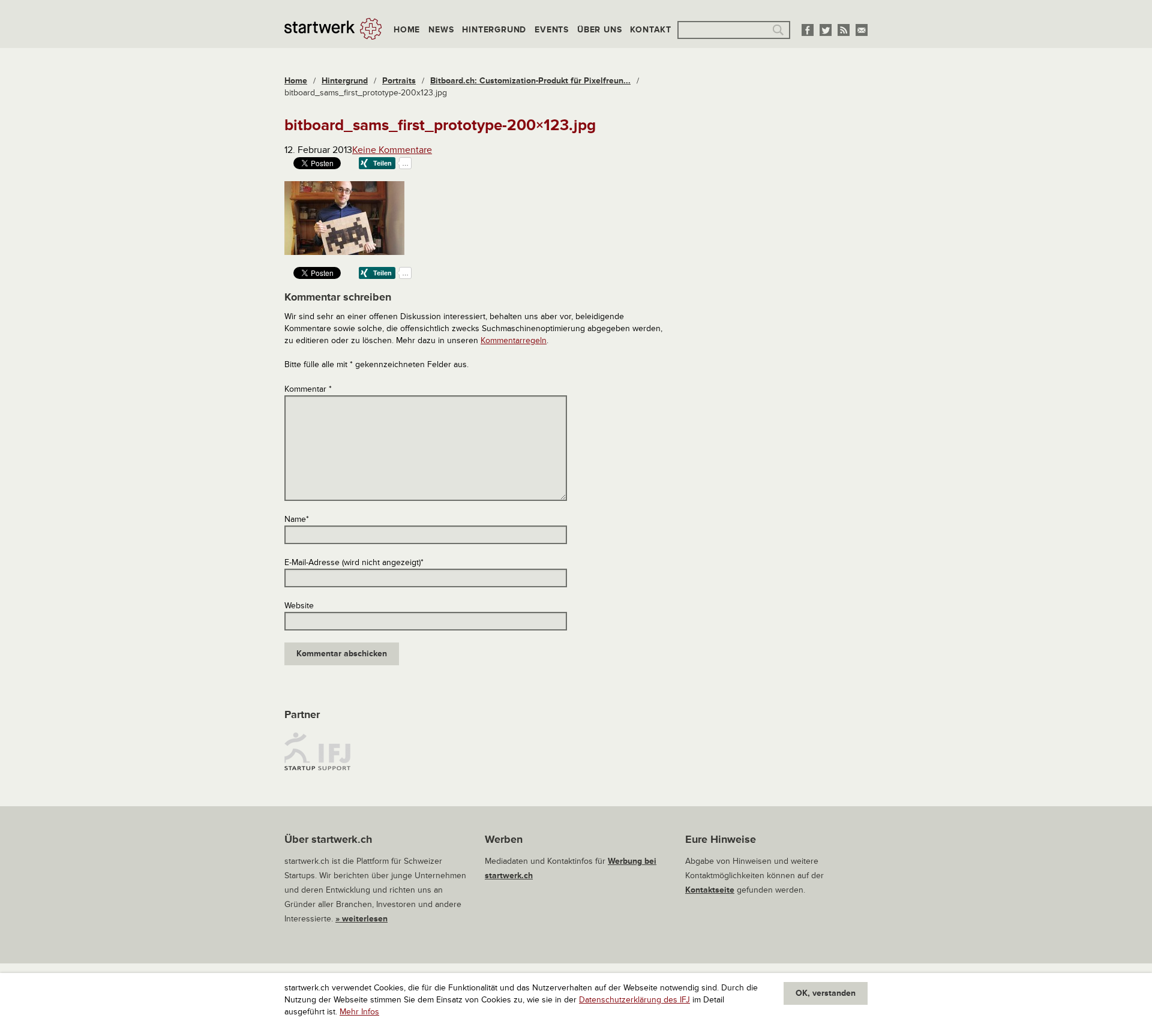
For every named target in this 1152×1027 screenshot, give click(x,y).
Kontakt (650, 30)
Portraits (399, 81)
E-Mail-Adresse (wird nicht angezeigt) (354, 562)
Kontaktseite (709, 890)
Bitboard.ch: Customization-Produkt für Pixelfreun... (530, 81)
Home (407, 30)
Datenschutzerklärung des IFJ (634, 1000)
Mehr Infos (359, 1012)
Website (299, 605)
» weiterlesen (361, 919)
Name (296, 519)
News (441, 30)
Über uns (599, 30)
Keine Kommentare (392, 150)
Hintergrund (494, 30)
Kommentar (308, 389)
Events (552, 30)
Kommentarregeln (514, 340)
